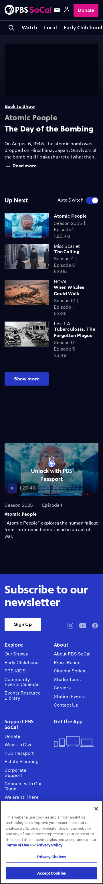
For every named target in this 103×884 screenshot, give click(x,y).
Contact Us (66, 705)
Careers (62, 687)
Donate (86, 10)
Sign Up (23, 624)
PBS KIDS (15, 671)
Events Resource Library (23, 695)
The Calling (67, 251)
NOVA (60, 282)
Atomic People (70, 216)
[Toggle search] (11, 28)
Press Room (66, 662)
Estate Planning (22, 761)
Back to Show (20, 106)
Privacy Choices (51, 856)
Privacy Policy (49, 845)
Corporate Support (15, 773)
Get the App (68, 721)
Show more (26, 379)
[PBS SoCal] (28, 10)
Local (50, 27)
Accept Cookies (51, 873)
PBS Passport (19, 753)
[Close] (96, 808)
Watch (29, 27)
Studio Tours (67, 679)
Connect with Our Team (23, 786)
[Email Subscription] (57, 10)
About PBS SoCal (72, 654)
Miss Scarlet (67, 246)
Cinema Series (69, 671)
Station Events (70, 696)
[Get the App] (74, 742)
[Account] (66, 10)
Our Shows (16, 654)
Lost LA (62, 323)
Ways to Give (19, 744)
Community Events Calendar (22, 682)
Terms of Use (17, 845)
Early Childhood (22, 662)
